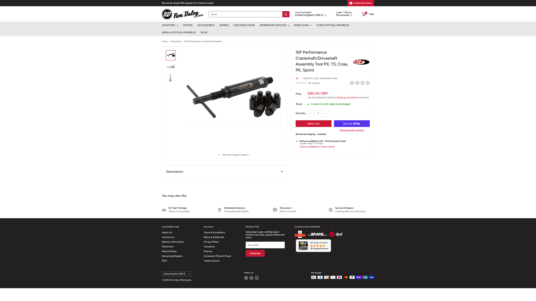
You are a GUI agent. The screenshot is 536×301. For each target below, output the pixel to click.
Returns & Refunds (214, 237)
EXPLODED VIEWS (244, 25)
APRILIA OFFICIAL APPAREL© (179, 32)
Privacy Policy (211, 241)
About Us (167, 232)
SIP (297, 78)
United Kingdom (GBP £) (174, 273)
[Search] (285, 14)
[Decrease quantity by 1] (311, 113)
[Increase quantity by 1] (325, 113)
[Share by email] (368, 83)
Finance (208, 251)
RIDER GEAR (301, 25)
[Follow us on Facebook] (246, 278)
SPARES (224, 25)
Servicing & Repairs (172, 256)
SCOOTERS (168, 25)
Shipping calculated (346, 97)
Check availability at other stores (317, 146)
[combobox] (245, 14)
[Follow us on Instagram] (251, 278)
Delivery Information (173, 241)
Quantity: (301, 113)
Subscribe (255, 253)
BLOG (204, 32)
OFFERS (187, 25)
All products (176, 41)
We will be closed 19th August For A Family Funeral (188, 3)
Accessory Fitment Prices (217, 256)
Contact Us (168, 237)
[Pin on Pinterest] (357, 83)
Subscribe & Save (363, 3)
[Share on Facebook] (352, 83)
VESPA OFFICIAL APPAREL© (332, 25)
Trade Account (212, 260)
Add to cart (313, 123)
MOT (164, 260)
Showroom (168, 246)
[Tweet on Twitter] (362, 83)
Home (165, 41)
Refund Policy (169, 251)
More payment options (352, 130)
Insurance (209, 246)
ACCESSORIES (206, 25)
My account (343, 15)
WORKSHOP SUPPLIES (273, 25)
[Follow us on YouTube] (257, 278)
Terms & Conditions (214, 232)
